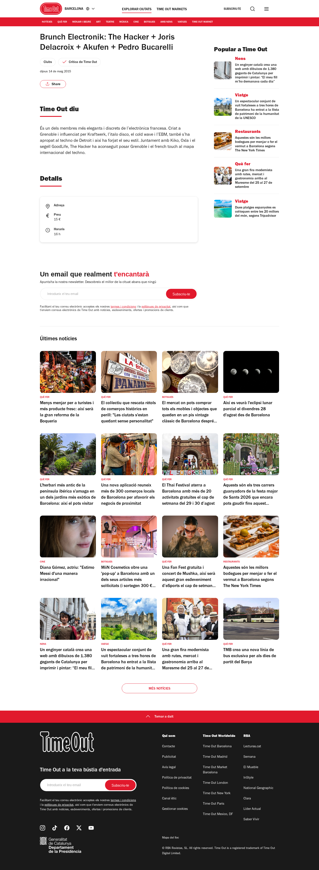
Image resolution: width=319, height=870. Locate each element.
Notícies (47, 22)
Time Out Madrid (215, 757)
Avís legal (169, 767)
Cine (136, 22)
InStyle (248, 778)
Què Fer (62, 22)
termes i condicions (123, 307)
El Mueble (250, 767)
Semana (249, 757)
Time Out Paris (213, 804)
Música (123, 22)
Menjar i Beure (81, 22)
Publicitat (169, 757)
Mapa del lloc (170, 838)
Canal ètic (169, 799)
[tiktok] (54, 827)
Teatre (110, 22)
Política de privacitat (177, 778)
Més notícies (159, 689)
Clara (247, 799)
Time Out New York (216, 793)
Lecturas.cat (252, 746)
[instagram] (42, 827)
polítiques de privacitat (155, 307)
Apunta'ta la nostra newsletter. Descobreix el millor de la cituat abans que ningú (98, 282)
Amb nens (166, 22)
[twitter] (79, 827)
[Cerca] (252, 9)
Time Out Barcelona (217, 746)
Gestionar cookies (175, 809)
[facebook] (66, 827)
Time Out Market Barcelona (215, 770)
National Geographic (258, 788)
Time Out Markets (172, 9)
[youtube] (91, 827)
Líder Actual (252, 809)
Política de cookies (175, 788)
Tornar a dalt (164, 717)
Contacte (168, 746)
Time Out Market (202, 22)
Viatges (182, 22)
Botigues (149, 22)
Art (98, 22)
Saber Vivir (251, 819)
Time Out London (215, 783)
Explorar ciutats (136, 9)
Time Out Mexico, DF (218, 814)
